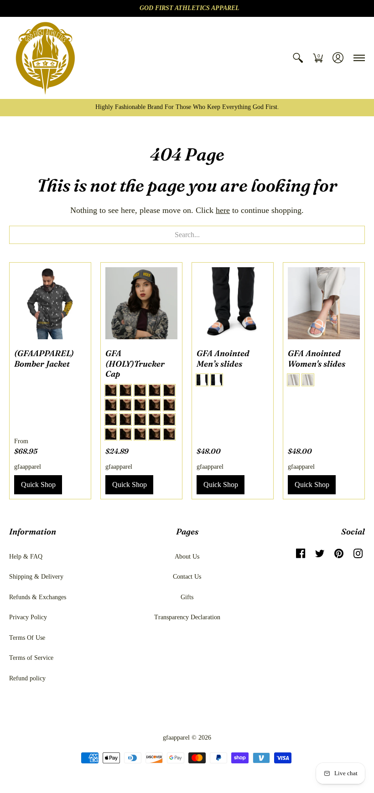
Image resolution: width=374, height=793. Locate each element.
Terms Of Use (27, 637)
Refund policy (27, 678)
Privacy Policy (28, 617)
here (223, 210)
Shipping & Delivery (36, 576)
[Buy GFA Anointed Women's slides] (324, 303)
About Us (187, 556)
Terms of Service (31, 657)
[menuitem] (298, 58)
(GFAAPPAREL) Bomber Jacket (44, 358)
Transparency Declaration (187, 617)
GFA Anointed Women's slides (316, 358)
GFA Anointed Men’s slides (223, 358)
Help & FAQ (25, 556)
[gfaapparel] (45, 58)
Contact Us (187, 576)
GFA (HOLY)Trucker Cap (135, 363)
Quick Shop (38, 484)
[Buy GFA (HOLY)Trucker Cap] (141, 303)
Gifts (187, 597)
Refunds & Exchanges (37, 597)
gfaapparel (27, 466)
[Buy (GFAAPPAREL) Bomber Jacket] (50, 303)
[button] (298, 58)
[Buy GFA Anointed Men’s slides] (233, 303)
